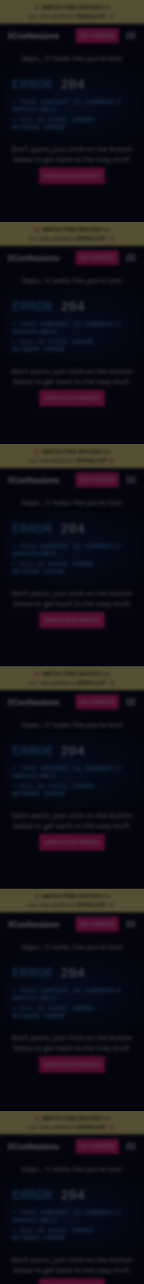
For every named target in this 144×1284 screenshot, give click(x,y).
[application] (72, 642)
